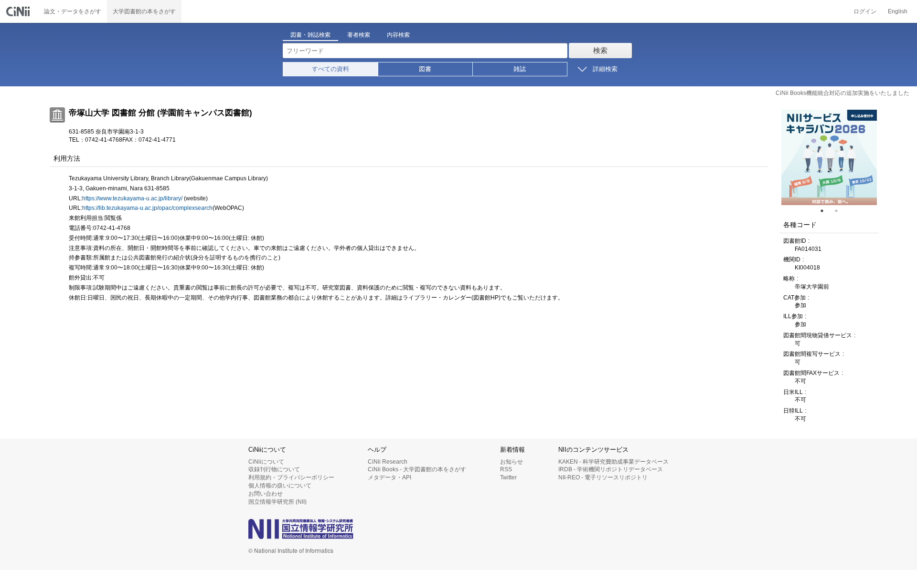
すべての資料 (330, 69)
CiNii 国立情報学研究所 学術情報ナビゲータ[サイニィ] (19, 11)
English (897, 11)
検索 (600, 50)
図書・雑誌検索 (310, 34)
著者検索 (358, 34)
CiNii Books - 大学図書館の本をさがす (417, 469)
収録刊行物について (274, 469)
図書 (425, 69)
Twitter (508, 477)
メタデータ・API (389, 477)
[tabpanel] (829, 157)
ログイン (864, 11)
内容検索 (398, 34)
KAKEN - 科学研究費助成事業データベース (613, 461)
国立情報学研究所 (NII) (277, 501)
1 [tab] (826, 211)
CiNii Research (387, 461)
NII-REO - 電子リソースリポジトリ (603, 477)
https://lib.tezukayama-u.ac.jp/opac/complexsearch (147, 208)
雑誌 (519, 69)
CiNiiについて (266, 461)
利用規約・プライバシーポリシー (291, 477)
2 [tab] (840, 211)
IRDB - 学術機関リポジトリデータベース (610, 469)
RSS (506, 469)
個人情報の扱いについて (279, 485)
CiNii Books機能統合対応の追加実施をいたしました (842, 93)
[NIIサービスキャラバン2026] (829, 157)
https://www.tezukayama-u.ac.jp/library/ (132, 198)
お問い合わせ (265, 493)
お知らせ (511, 461)
